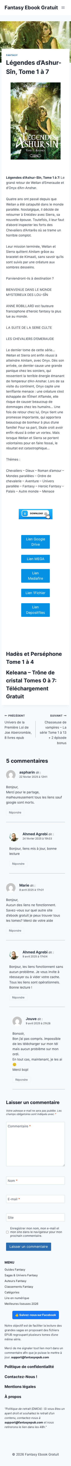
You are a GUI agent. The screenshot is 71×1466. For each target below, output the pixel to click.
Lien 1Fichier (35, 593)
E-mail (14, 1199)
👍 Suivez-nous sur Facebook (35, 1315)
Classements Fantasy (19, 1286)
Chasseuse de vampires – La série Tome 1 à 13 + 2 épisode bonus (53, 729)
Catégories (12, 1292)
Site (11, 1217)
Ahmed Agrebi (35, 834)
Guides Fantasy (15, 1269)
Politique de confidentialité (29, 1366)
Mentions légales (20, 1386)
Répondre (15, 812)
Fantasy (12, 55)
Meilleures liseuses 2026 (21, 1304)
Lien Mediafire (35, 576)
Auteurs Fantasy (15, 1281)
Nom (13, 1181)
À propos (13, 1396)
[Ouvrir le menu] (62, 7)
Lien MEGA (35, 559)
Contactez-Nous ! (21, 1376)
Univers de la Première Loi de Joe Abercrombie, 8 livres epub (18, 727)
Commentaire (19, 1126)
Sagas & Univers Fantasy (21, 1275)
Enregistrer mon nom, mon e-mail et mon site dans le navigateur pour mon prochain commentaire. (36, 1232)
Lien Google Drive (35, 542)
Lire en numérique (17, 1298)
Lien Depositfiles (35, 610)
